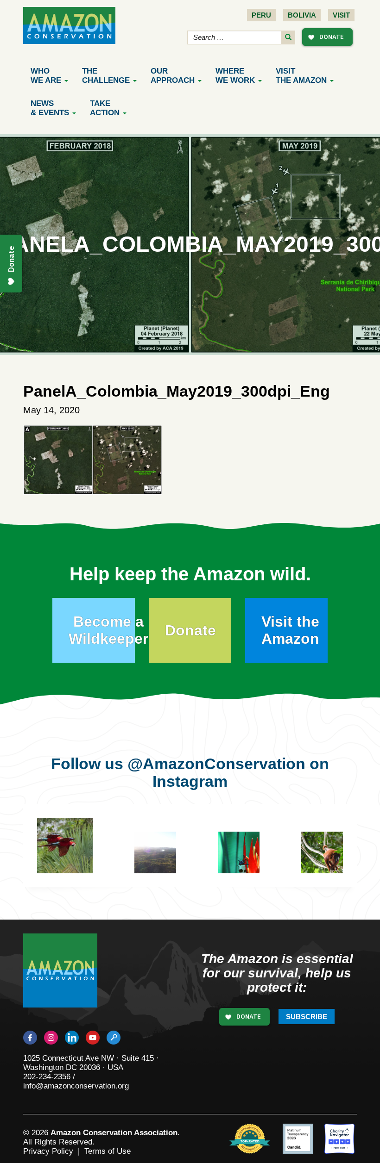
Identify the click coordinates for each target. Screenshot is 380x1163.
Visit (341, 15)
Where (235, 76)
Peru (261, 15)
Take (105, 108)
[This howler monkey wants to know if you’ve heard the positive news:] (329, 859)
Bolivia (302, 15)
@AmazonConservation (216, 763)
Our (173, 76)
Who (46, 76)
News (50, 108)
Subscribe (306, 1016)
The (106, 76)
